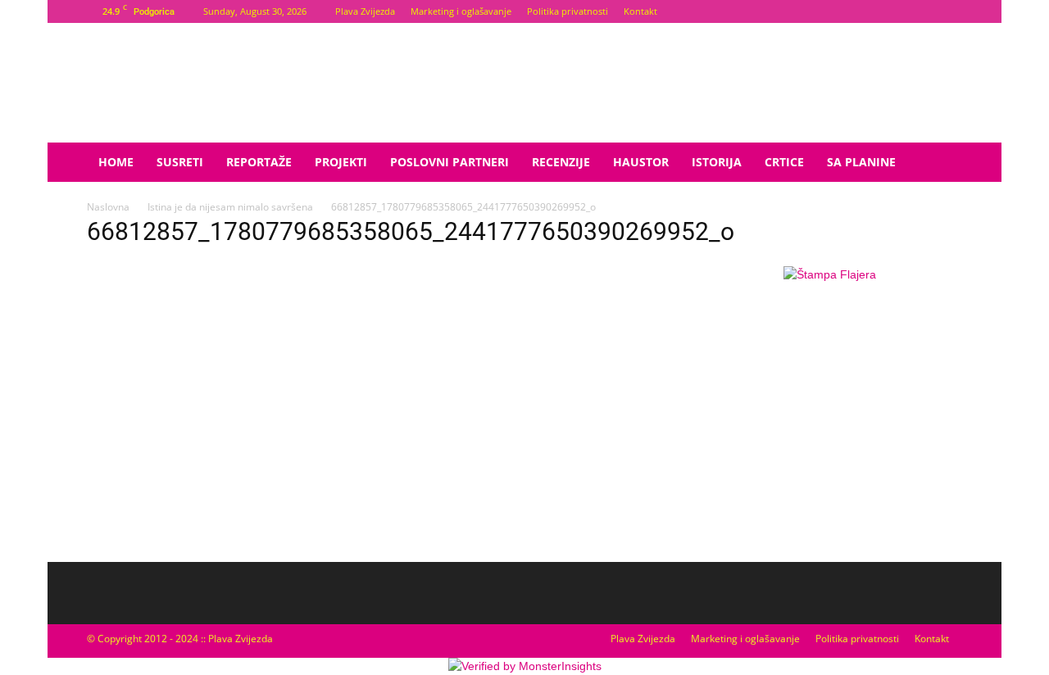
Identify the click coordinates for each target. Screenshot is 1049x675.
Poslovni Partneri (449, 162)
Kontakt (640, 11)
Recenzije (561, 162)
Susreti (180, 162)
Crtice (784, 162)
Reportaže (259, 162)
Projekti (341, 162)
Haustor (641, 162)
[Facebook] (922, 11)
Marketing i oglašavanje (461, 11)
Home (116, 162)
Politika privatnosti (567, 11)
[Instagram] (950, 11)
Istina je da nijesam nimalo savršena (230, 207)
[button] (942, 163)
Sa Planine (861, 162)
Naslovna (108, 207)
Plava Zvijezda (365, 11)
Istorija (717, 162)
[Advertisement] (829, 421)
